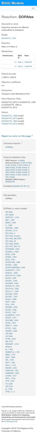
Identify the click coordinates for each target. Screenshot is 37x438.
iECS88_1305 (11, 307)
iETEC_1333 (10, 328)
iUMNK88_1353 (12, 373)
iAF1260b (9, 214)
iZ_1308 (8, 389)
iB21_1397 (10, 220)
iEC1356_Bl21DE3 (13, 238)
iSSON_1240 (11, 367)
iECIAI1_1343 (11, 280)
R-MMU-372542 (21, 172)
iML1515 (9, 341)
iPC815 (8, 346)
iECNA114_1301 (12, 285)
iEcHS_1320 (10, 278)
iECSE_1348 (10, 309)
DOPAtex (9, 147)
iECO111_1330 (12, 291)
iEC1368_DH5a (12, 243)
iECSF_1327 (10, 312)
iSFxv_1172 (10, 365)
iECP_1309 (10, 301)
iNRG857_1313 (12, 344)
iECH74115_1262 (13, 275)
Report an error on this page (16, 136)
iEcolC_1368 (10, 299)
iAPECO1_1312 (12, 217)
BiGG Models (12, 2)
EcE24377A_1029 (9, 115)
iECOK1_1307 (11, 296)
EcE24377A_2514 (9, 123)
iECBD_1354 (11, 256)
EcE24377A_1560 (9, 121)
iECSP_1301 (10, 317)
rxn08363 (21, 160)
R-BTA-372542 (26, 163)
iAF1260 (9, 212)
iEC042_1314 (11, 230)
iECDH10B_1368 (12, 262)
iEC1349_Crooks (12, 235)
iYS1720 (9, 386)
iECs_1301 (10, 304)
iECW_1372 (10, 322)
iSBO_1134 (10, 354)
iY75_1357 (10, 381)
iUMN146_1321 (12, 370)
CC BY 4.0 (25, 186)
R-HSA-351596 (21, 170)
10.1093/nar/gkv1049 (10, 421)
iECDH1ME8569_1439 (15, 267)
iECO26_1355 (11, 293)
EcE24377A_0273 (9, 118)
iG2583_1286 (11, 330)
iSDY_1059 (10, 357)
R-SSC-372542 (21, 174)
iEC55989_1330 (12, 249)
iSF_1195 (9, 359)
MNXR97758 (10, 181)
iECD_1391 (10, 259)
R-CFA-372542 (22, 165)
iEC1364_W (10, 241)
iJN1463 (9, 333)
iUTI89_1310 (10, 375)
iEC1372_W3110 (12, 246)
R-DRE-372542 (21, 167)
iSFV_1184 (10, 362)
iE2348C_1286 (11, 227)
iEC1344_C (10, 233)
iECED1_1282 (11, 272)
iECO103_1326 (12, 288)
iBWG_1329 (10, 222)
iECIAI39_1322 (11, 283)
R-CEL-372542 (10, 165)
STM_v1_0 (10, 391)
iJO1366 (9, 336)
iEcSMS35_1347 (12, 315)
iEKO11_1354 (11, 325)
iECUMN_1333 (11, 320)
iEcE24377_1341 (8, 38)
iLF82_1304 (10, 338)
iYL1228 (9, 383)
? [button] (32, 135)
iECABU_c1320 (12, 251)
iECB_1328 (10, 254)
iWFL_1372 (10, 378)
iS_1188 (9, 349)
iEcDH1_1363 (11, 264)
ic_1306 (8, 225)
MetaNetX (16, 186)
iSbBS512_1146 (12, 352)
